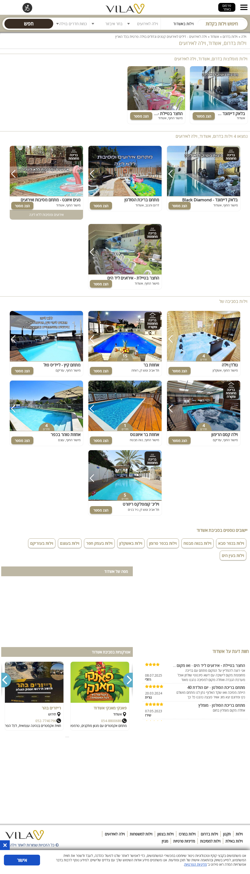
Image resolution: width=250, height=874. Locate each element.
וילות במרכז (187, 833)
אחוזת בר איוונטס (144, 434)
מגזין (165, 841)
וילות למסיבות (210, 841)
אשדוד (214, 36)
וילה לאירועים (115, 833)
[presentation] (128, 680)
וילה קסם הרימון (224, 434)
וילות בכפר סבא (231, 543)
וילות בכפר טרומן (163, 543)
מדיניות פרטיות (184, 841)
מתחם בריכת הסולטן (142, 200)
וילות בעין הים (233, 555)
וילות (239, 833)
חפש (29, 23)
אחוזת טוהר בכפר (66, 434)
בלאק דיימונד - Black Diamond (217, 113)
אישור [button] (22, 860)
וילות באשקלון (130, 543)
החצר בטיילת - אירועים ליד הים (157, 113)
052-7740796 (45, 720)
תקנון (227, 833)
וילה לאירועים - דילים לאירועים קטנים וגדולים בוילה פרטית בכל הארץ (161, 36)
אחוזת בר (151, 365)
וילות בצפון (165, 833)
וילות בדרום (230, 36)
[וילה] (24, 836)
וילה (243, 36)
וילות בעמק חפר (99, 543)
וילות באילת (234, 841)
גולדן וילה (230, 365)
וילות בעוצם (69, 543)
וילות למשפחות (141, 833)
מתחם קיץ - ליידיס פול (62, 365)
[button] (68, 736)
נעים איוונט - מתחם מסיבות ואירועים (51, 200)
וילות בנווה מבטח (197, 543)
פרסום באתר (226, 7)
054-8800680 (111, 720)
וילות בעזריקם (41, 543)
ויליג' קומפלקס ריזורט (141, 504)
